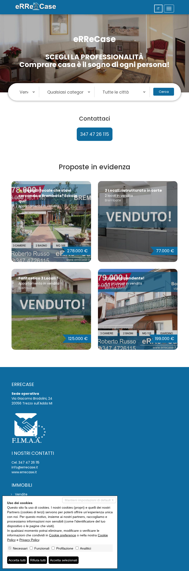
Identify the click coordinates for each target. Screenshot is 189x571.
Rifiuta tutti (38, 560)
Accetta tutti (17, 560)
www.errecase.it (24, 472)
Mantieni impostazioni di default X (89, 500)
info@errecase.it (25, 467)
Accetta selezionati (63, 560)
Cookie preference (62, 535)
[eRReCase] (36, 6)
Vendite (21, 494)
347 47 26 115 (94, 134)
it (158, 8)
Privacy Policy (29, 540)
